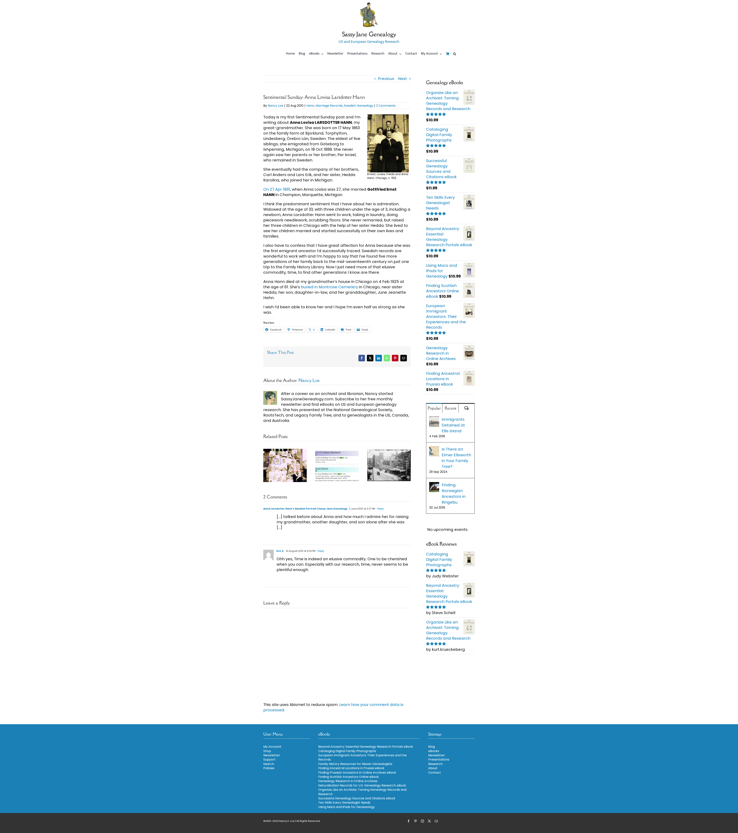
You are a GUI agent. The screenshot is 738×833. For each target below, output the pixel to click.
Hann (310, 105)
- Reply (379, 508)
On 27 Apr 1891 (276, 189)
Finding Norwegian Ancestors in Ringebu (453, 493)
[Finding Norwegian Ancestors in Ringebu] (434, 485)
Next (402, 78)
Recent (450, 408)
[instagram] (422, 821)
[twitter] (429, 821)
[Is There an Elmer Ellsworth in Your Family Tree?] (434, 449)
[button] (454, 54)
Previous (386, 78)
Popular (434, 408)
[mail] (436, 821)
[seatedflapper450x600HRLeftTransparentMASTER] (369, 4)
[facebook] (408, 821)
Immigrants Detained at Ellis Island (453, 425)
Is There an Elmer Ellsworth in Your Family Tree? (456, 457)
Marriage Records (329, 105)
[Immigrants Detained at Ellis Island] (434, 419)
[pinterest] (415, 821)
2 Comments (386, 105)
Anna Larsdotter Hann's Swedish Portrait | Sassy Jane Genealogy (305, 508)
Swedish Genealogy (358, 105)
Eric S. (280, 551)
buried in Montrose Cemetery (330, 287)
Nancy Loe (275, 105)
